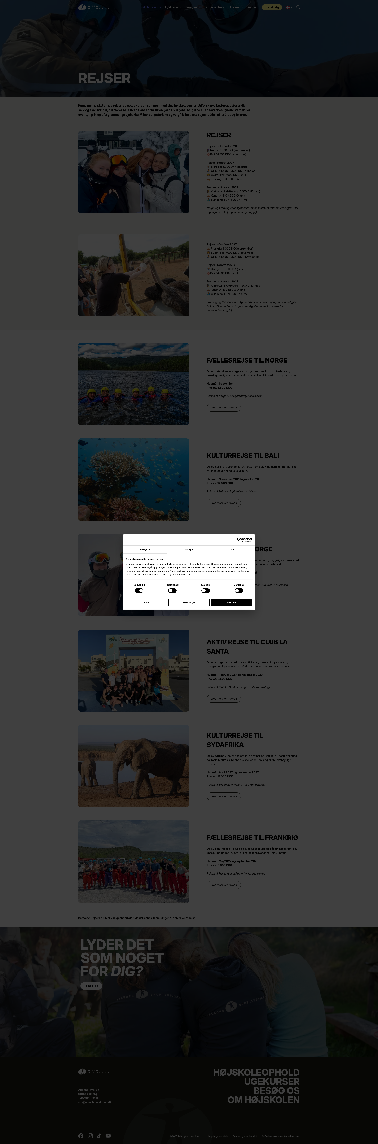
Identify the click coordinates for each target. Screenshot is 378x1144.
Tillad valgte (189, 602)
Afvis (146, 602)
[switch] (170, 590)
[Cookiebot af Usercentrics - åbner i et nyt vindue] (239, 540)
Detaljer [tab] (189, 549)
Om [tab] (233, 549)
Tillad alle (231, 602)
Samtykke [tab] (145, 549)
